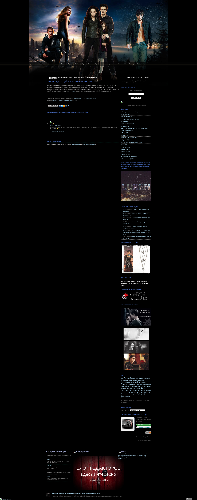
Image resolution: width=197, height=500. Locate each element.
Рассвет (137, 386)
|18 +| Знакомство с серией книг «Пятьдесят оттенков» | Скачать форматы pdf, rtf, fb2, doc (137, 232)
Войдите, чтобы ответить (57, 132)
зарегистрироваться (89, 144)
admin (124, 213)
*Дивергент (127, 116)
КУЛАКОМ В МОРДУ (129, 137)
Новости (70, 64)
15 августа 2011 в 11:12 (56, 125)
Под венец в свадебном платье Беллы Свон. (69, 81)
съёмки (133, 395)
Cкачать (125, 121)
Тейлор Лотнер (142, 390)
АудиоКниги (112, 64)
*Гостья (125, 114)
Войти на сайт (144, 77)
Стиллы (126, 154)
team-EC (49, 465)
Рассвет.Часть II (126, 388)
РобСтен (135, 388)
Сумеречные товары (129, 156)
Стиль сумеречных (77, 98)
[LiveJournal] (68, 105)
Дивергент (78, 493)
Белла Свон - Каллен (91, 98)
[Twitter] (62, 105)
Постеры (132, 64)
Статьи (126, 152)
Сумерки (134, 390)
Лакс (83, 493)
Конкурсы (140, 64)
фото (143, 395)
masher (49, 454)
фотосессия (125, 397)
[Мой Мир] (66, 105)
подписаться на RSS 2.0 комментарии (62, 100)
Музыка (97, 64)
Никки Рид (132, 384)
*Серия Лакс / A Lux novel (130, 119)
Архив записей (125, 410)
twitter (122, 378)
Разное (125, 149)
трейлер (138, 395)
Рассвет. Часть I (146, 386)
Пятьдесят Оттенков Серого (93, 493)
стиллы (128, 395)
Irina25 (48, 471)
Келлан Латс (133, 382)
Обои (125, 64)
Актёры (77, 64)
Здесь (73, 91)
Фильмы (90, 64)
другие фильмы (144, 392)
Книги (120, 64)
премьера (123, 395)
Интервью (125, 382)
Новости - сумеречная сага (132, 142)
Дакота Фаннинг (140, 378)
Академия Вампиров (70, 493)
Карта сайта (55, 493)
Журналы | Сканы (131, 380)
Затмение (140, 380)
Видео (84, 64)
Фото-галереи (128, 159)
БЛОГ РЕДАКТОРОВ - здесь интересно (135, 128)
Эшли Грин (132, 393)
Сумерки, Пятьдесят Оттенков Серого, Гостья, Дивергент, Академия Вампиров (73, 77)
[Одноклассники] (64, 105)
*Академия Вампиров (130, 112)
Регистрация (53, 79)
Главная (56, 64)
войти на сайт (76, 144)
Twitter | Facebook (127, 124)
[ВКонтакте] (60, 105)
